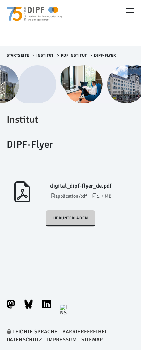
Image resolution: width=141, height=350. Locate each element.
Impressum (62, 339)
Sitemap (92, 339)
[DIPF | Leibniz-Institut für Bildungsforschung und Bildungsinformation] (34, 23)
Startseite (18, 55)
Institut (45, 55)
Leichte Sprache (34, 331)
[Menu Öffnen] (130, 11)
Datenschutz (24, 339)
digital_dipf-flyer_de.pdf (80, 185)
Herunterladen (70, 218)
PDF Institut (74, 55)
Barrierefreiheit (85, 331)
